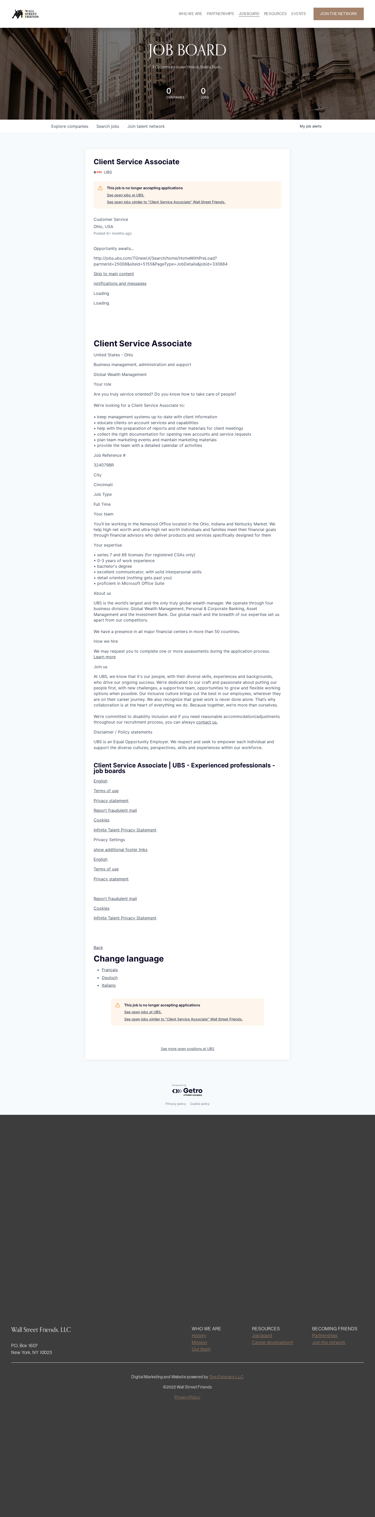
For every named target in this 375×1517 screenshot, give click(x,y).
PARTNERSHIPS (220, 13)
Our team (201, 1349)
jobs (107, 126)
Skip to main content (114, 273)
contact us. (207, 722)
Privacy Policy (187, 1397)
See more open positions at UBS (187, 1048)
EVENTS (299, 13)
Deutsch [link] (110, 977)
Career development (272, 1342)
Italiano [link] (109, 985)
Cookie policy (200, 1104)
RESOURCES (275, 13)
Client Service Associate (143, 343)
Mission (199, 1342)
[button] (187, 283)
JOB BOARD (249, 13)
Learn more (105, 656)
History (199, 1335)
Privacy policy (176, 1104)
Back (98, 947)
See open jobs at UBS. (125, 195)
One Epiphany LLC (226, 1376)
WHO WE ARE (191, 13)
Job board (262, 1335)
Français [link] (110, 969)
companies (69, 126)
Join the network (328, 1342)
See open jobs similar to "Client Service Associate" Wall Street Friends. (166, 202)
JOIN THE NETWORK (338, 13)
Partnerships (325, 1335)
